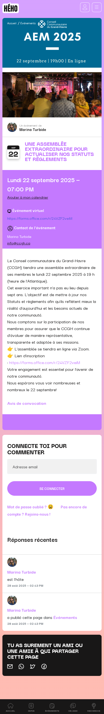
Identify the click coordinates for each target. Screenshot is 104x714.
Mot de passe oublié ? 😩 (30, 506)
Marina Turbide (32, 129)
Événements (28, 23)
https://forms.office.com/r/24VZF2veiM (39, 218)
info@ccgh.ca (18, 243)
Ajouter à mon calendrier (27, 197)
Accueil (11, 23)
